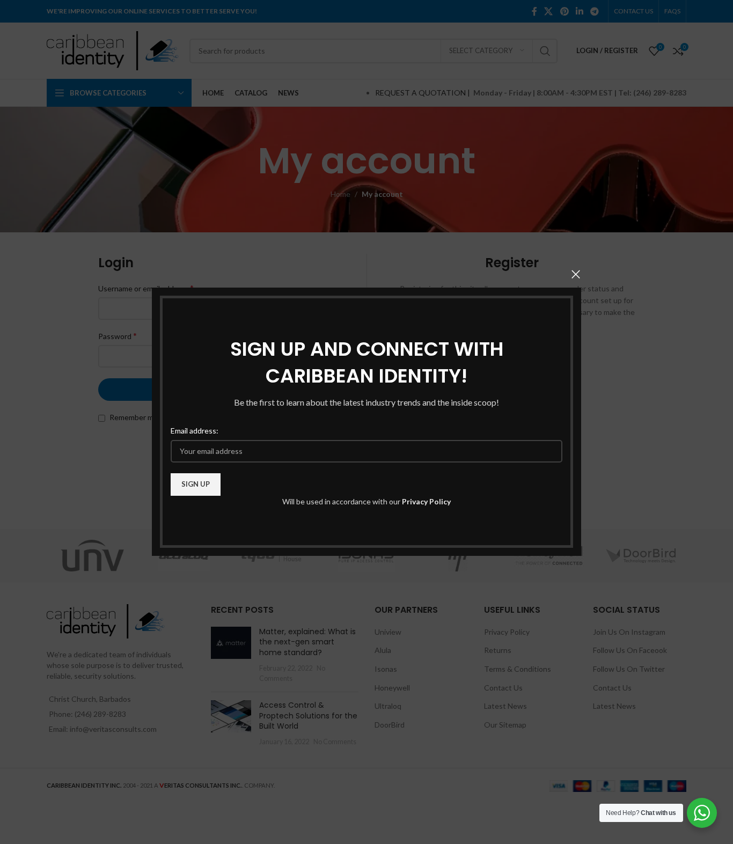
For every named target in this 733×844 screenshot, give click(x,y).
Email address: (194, 431)
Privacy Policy (426, 501)
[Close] (575, 274)
